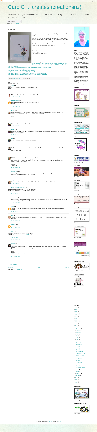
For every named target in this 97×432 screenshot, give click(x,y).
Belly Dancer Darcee (80, 367)
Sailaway (78, 348)
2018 (76, 321)
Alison (12, 206)
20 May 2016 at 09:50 (15, 125)
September (78, 332)
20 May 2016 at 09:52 (15, 134)
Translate (17, 23)
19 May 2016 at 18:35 (15, 106)
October (78, 330)
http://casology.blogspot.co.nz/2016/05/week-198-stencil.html (21, 70)
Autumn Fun (78, 357)
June (77, 337)
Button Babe (78, 365)
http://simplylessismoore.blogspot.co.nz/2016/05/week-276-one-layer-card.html (49, 63)
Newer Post (10, 267)
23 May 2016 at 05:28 (15, 183)
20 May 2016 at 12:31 (15, 152)
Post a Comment (13, 264)
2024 (76, 311)
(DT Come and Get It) (15, 256)
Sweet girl (78, 349)
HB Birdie (78, 346)
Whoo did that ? (79, 351)
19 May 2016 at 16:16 (15, 88)
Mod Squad (39, 149)
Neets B (13, 110)
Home (39, 267)
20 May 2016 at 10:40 (15, 141)
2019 (76, 320)
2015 (76, 377)
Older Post (67, 267)
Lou (12, 138)
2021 (76, 316)
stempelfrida (14, 171)
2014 (76, 379)
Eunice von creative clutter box (18, 187)
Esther (12, 93)
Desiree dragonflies (80, 355)
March (77, 371)
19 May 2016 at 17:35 (15, 96)
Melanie (13, 243)
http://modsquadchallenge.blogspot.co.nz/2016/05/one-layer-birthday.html (24, 71)
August (77, 334)
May (77, 339)
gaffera (50, 421)
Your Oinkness (79, 358)
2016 (76, 325)
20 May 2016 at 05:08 (15, 118)
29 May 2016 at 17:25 (15, 239)
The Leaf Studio (14, 237)
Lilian (12, 231)
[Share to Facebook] (27, 78)
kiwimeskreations (15, 100)
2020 (76, 318)
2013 (76, 381)
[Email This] (23, 78)
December (78, 327)
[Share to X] (26, 78)
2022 (76, 314)
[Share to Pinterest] (29, 78)
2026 (76, 307)
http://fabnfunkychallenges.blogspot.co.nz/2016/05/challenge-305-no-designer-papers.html (27, 74)
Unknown (13, 224)
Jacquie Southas (15, 180)
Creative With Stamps (26, 234)
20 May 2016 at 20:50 (15, 167)
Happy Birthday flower (80, 353)
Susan (12, 85)
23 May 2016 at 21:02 (15, 193)
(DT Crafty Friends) (15, 259)
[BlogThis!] (25, 78)
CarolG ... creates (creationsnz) (44, 7)
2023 (76, 313)
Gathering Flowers (80, 364)
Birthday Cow (79, 362)
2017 (76, 323)
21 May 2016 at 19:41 (15, 176)
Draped (77, 341)
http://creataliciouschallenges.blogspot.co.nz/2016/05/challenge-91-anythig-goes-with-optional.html (29, 67)
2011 (76, 382)
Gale (12, 215)
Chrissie (13, 156)
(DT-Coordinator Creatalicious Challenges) (20, 253)
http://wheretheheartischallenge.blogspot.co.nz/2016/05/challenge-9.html (24, 69)
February (78, 373)
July (77, 335)
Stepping (78, 360)
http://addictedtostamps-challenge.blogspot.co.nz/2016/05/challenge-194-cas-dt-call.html (27, 73)
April (77, 369)
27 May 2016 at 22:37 (15, 227)
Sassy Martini (79, 344)
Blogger (59, 421)
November (78, 328)
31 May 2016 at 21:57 (15, 261)
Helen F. (13, 122)
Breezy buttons (79, 342)
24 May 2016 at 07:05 (15, 211)
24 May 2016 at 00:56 (15, 202)
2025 (76, 309)
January (78, 375)
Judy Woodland (14, 146)
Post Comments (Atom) (18, 269)
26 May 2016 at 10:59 (15, 220)
